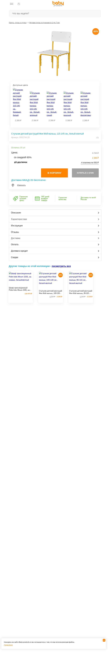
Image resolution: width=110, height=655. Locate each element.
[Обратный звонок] (24, 4)
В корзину (54, 173)
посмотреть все (61, 266)
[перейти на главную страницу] (58, 4)
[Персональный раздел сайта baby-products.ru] (19, 4)
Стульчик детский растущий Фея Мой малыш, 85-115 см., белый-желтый (80, 292)
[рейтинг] (20, 284)
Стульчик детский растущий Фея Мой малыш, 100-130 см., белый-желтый (50, 292)
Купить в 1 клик (85, 173)
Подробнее (8, 645)
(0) (97, 137)
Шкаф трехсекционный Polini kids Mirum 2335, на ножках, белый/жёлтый (19, 289)
